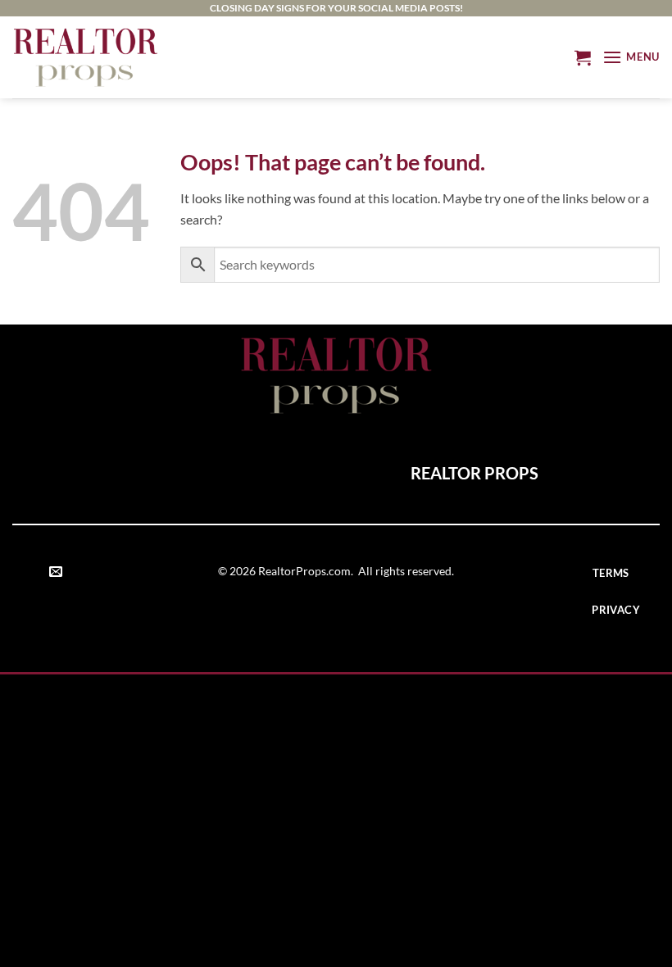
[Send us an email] (55, 572)
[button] (582, 57)
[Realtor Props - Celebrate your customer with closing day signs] (85, 57)
